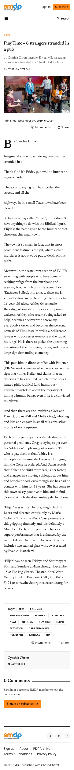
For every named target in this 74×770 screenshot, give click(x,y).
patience (34, 634)
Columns (36, 609)
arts (7, 35)
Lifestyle (58, 615)
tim (48, 634)
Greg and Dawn (39, 628)
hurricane (16, 634)
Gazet (55, 765)
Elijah (60, 622)
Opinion (27, 622)
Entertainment (19, 615)
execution (16, 628)
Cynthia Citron (19, 69)
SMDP (16, 765)
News (13, 622)
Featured (40, 615)
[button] (9, 748)
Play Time (45, 622)
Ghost (45, 765)
